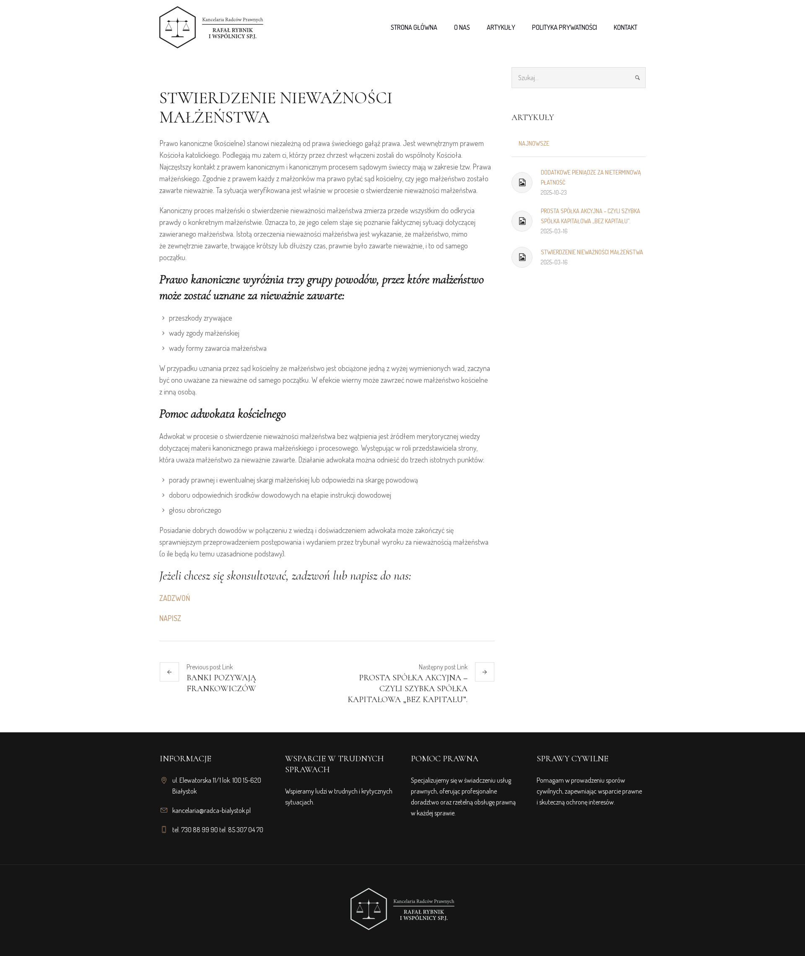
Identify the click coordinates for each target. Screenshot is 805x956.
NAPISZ (170, 618)
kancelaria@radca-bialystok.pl (211, 810)
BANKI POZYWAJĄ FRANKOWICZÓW (221, 683)
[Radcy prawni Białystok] (402, 902)
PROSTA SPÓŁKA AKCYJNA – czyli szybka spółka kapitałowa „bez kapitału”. (407, 689)
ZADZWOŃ (174, 598)
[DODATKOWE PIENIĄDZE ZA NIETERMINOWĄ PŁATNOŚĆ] (522, 182)
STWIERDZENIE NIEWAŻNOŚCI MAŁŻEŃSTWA (592, 252)
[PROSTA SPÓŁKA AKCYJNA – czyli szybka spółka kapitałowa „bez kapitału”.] (522, 221)
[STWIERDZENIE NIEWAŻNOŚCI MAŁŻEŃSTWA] (522, 257)
